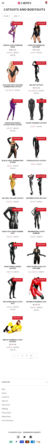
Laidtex (13, 432)
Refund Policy (6, 416)
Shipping (5, 408)
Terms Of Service (7, 420)
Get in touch (6, 405)
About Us (5, 401)
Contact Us (5, 397)
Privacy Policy (6, 413)
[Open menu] (5, 3)
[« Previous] (14, 355)
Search (4, 393)
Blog (3, 389)
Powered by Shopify (32, 432)
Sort (16, 16)
